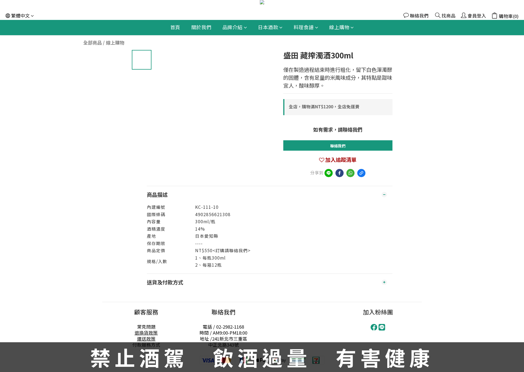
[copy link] (361, 173)
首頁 (175, 27)
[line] (328, 173)
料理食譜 (304, 27)
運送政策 (146, 338)
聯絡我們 (338, 145)
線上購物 (339, 27)
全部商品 (92, 42)
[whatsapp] (350, 173)
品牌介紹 (232, 27)
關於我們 (201, 27)
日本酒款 (268, 27)
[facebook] (339, 173)
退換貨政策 (146, 332)
